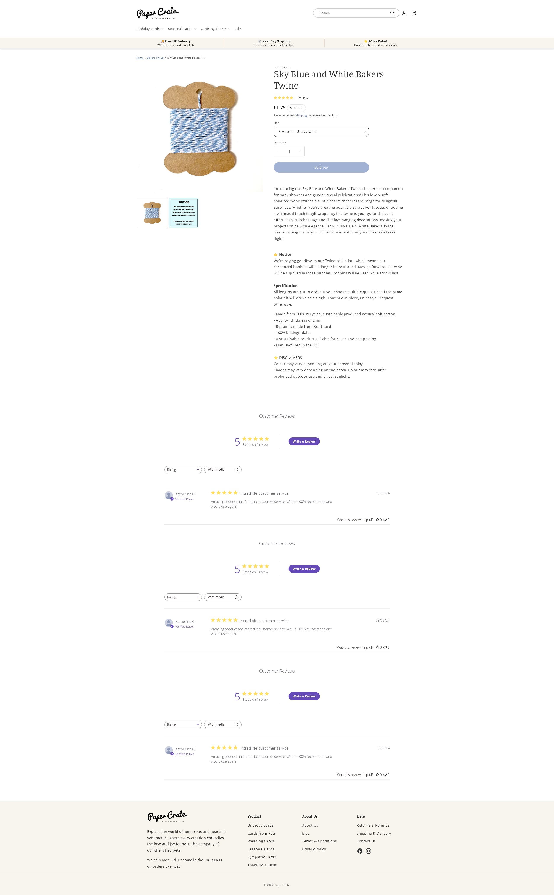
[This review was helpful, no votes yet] (377, 519)
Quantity (280, 142)
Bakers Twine (155, 57)
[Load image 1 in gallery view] (152, 213)
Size (276, 123)
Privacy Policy (314, 849)
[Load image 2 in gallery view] (183, 213)
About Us (310, 825)
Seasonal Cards (261, 849)
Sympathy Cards (262, 857)
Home (139, 57)
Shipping (301, 115)
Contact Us (366, 841)
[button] (150, 28)
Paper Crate (282, 885)
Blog (306, 833)
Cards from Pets (262, 833)
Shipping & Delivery (374, 833)
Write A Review (304, 441)
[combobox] (183, 469)
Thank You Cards (262, 865)
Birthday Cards (261, 825)
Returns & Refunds (373, 825)
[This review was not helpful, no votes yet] (385, 519)
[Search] (392, 13)
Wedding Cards (261, 841)
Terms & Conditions (319, 841)
